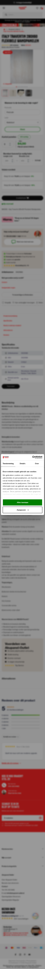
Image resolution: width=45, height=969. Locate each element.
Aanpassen (21, 510)
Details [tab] (22, 463)
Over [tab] (37, 463)
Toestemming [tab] (8, 463)
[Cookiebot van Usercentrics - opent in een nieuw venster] (32, 457)
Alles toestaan (22, 502)
